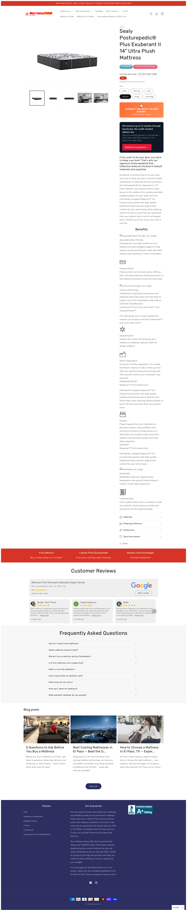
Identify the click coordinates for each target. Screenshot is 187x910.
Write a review (143, 593)
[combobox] (178, 907)
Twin (124, 91)
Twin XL (137, 91)
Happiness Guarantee (33, 816)
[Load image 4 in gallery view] (85, 98)
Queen (125, 96)
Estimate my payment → (137, 147)
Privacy (27, 825)
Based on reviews (40, 593)
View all (93, 786)
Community (28, 830)
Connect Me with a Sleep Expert (141, 110)
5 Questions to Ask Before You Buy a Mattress (45, 749)
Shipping (123, 82)
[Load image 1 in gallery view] (37, 98)
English (176, 907)
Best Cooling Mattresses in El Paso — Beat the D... (93, 749)
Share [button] (125, 543)
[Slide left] (26, 98)
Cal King (149, 96)
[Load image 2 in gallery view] (53, 98)
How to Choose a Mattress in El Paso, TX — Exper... (139, 749)
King (137, 96)
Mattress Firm (96, 904)
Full (148, 91)
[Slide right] (111, 98)
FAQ (25, 812)
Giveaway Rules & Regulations (37, 834)
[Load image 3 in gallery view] (69, 98)
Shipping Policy (30, 821)
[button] (66, 11)
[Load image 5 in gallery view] (101, 98)
